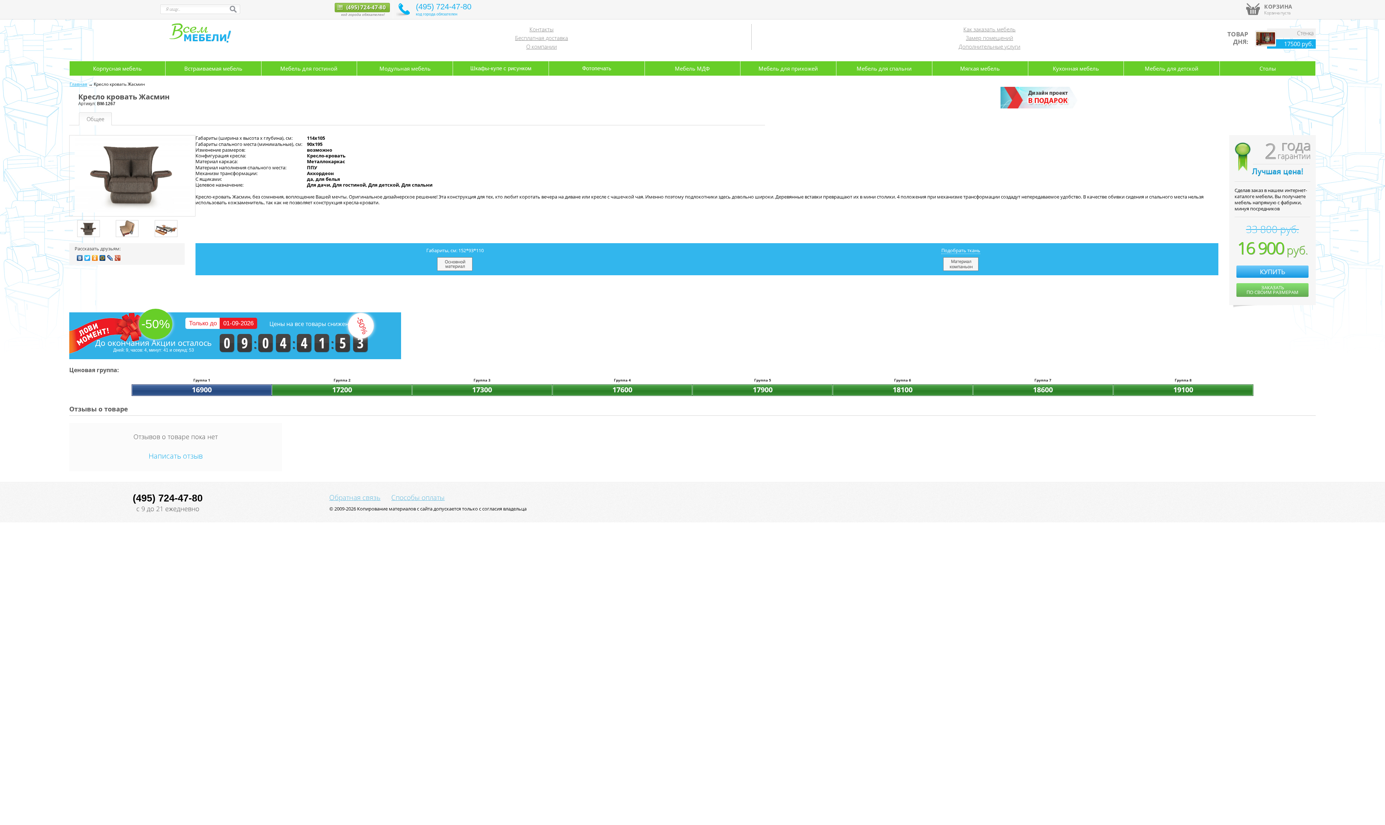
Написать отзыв (176, 455)
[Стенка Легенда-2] (1266, 45)
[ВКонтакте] (80, 258)
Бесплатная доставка (541, 37)
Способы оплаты (418, 497)
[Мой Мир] (102, 258)
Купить (1272, 271)
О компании (541, 46)
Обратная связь (355, 497)
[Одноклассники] (95, 258)
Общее (95, 118)
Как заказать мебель (989, 29)
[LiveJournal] (110, 258)
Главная (78, 84)
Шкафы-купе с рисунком (500, 68)
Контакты (541, 29)
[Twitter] (87, 258)
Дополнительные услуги (989, 46)
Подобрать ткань (960, 250)
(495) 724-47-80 (365, 7)
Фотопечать (596, 68)
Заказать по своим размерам (1272, 289)
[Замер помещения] (1040, 107)
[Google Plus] (118, 258)
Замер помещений (989, 37)
